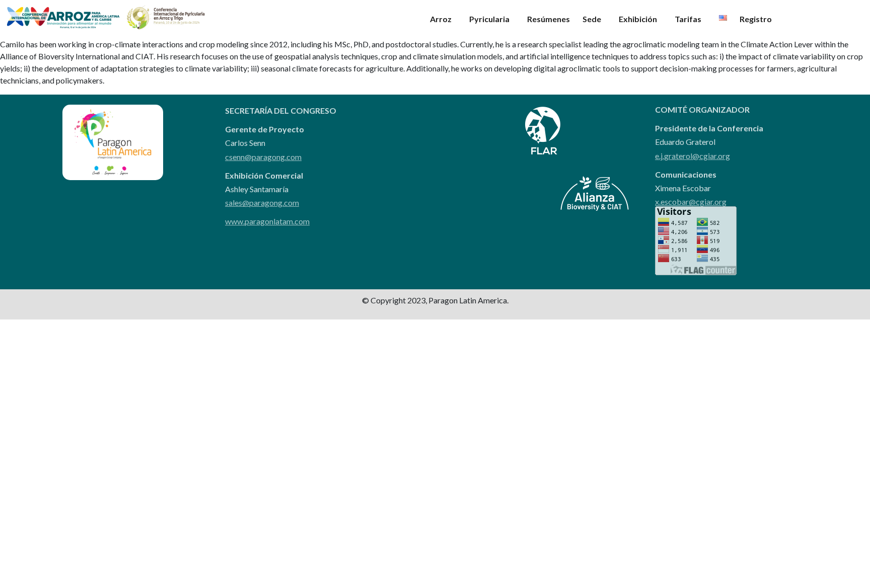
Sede (592, 19)
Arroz (441, 19)
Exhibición (638, 19)
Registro (756, 19)
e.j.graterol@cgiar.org (692, 155)
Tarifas (688, 19)
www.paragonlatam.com (267, 221)
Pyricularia (489, 19)
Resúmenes (548, 19)
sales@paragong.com (262, 202)
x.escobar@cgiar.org (691, 201)
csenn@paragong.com (263, 157)
